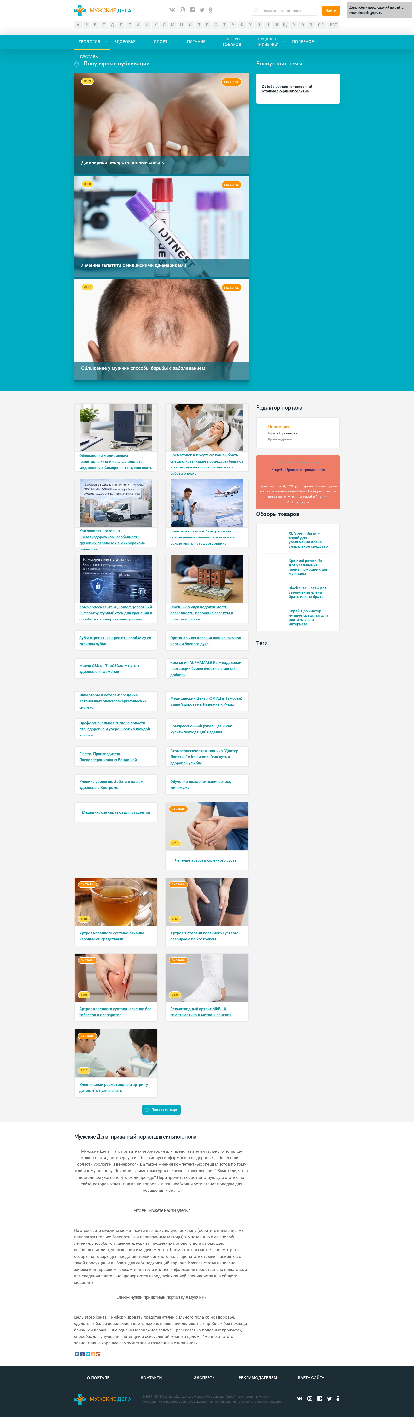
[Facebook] (192, 10)
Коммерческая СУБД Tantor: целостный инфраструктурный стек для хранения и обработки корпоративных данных (115, 613)
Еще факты (301, 502)
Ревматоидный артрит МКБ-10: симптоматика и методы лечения (200, 1011)
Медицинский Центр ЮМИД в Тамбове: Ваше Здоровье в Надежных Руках (206, 701)
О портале (98, 1378)
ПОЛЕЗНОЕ (303, 42)
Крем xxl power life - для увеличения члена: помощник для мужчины (308, 567)
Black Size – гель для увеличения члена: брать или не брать (308, 592)
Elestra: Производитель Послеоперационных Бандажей (108, 757)
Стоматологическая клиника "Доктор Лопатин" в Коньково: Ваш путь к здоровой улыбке (204, 756)
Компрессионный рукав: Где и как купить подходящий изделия (201, 729)
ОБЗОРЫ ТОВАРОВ (231, 42)
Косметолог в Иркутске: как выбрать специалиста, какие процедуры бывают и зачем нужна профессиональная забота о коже (206, 462)
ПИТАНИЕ (196, 42)
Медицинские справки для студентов (116, 812)
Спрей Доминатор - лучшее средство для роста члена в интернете (308, 617)
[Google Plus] (98, 1354)
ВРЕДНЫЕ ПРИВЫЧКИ (267, 42)
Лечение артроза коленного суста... (207, 860)
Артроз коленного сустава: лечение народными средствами (111, 936)
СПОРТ (160, 42)
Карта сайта (311, 1378)
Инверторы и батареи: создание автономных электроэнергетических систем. (112, 701)
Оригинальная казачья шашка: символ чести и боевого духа (205, 641)
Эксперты (205, 1378)
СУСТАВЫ (89, 56)
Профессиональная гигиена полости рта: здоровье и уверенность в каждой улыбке (114, 729)
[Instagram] (182, 10)
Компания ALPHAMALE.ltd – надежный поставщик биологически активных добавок (205, 668)
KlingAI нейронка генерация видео (298, 462)
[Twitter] (202, 10)
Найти (330, 10)
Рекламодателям (258, 1378)
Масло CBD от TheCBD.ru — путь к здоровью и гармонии (109, 668)
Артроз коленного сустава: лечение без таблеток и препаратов (115, 1011)
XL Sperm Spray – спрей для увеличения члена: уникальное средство (308, 540)
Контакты (151, 1378)
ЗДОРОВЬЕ (125, 42)
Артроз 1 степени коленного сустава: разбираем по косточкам (204, 936)
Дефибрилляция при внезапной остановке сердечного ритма (287, 89)
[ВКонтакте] (172, 10)
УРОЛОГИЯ (89, 42)
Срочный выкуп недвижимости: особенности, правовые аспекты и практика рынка (201, 613)
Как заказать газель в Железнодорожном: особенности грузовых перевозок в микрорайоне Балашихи (112, 537)
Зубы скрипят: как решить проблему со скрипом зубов (115, 641)
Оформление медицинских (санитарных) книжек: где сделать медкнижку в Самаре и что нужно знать (115, 461)
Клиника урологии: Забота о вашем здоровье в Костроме (111, 784)
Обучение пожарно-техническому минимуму (201, 784)
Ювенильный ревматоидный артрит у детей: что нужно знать (113, 1087)
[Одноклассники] (211, 10)
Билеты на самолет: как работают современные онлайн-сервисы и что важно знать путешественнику (203, 537)
